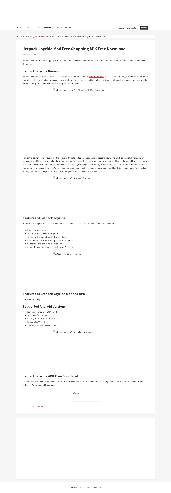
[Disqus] (85, 448)
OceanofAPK (82, 12)
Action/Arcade (38, 406)
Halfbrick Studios (96, 76)
